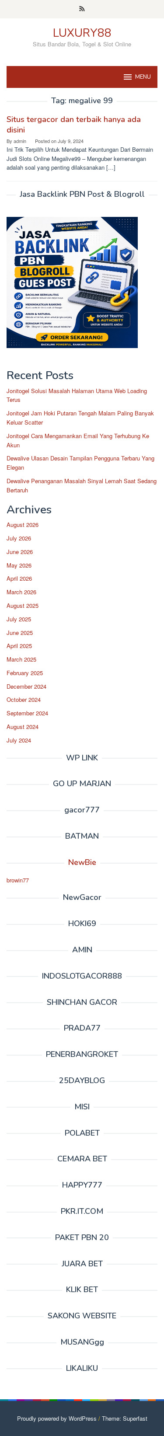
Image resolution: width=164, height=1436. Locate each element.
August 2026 (22, 524)
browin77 (18, 880)
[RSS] (82, 9)
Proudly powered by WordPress (57, 1418)
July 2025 (19, 619)
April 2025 (19, 645)
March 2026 (21, 592)
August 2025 (22, 605)
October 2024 (24, 699)
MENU (143, 77)
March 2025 (21, 659)
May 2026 (19, 565)
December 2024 (26, 686)
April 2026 (19, 578)
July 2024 (19, 740)
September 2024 (27, 713)
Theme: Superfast (124, 1418)
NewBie (82, 862)
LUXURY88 (82, 33)
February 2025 (25, 673)
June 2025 (20, 632)
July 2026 (19, 538)
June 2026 (20, 551)
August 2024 (22, 726)
